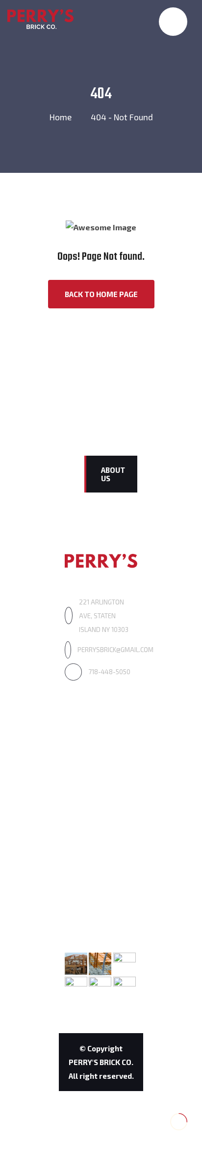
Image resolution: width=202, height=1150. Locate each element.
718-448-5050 (109, 672)
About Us (81, 753)
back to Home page (101, 294)
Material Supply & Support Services (97, 806)
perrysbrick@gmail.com (115, 650)
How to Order (89, 859)
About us (113, 474)
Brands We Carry (95, 836)
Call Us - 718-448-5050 (139, 35)
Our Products (88, 776)
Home (61, 117)
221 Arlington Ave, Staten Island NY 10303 (103, 615)
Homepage (84, 730)
